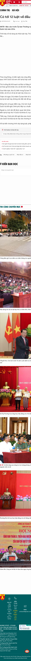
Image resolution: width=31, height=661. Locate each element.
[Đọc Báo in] (20, 2)
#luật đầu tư (20, 154)
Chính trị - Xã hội (23, 5)
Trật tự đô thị (13, 5)
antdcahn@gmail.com (25, 611)
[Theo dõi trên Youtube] (14, 2)
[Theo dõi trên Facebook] (12, 2)
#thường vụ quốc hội (9, 154)
